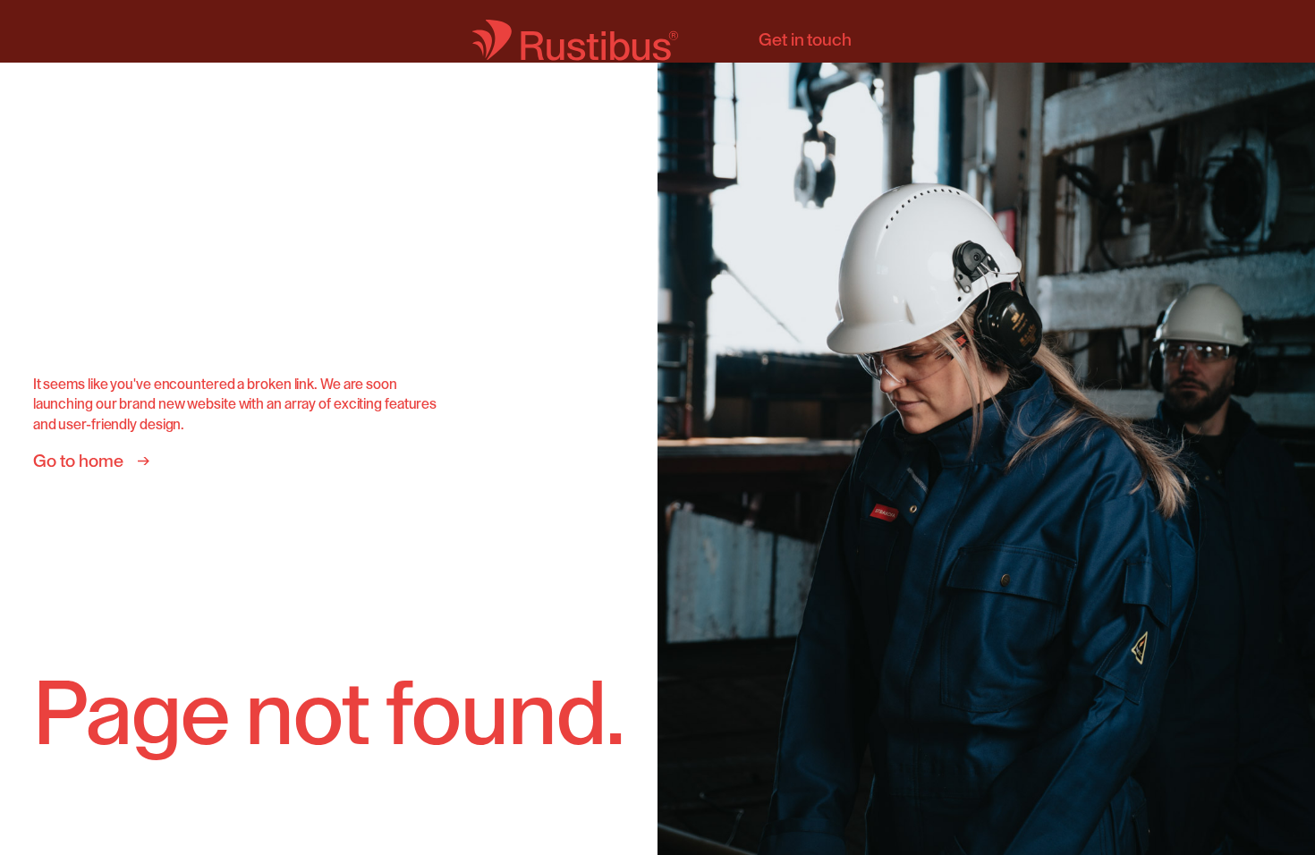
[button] (1279, 427)
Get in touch (805, 40)
